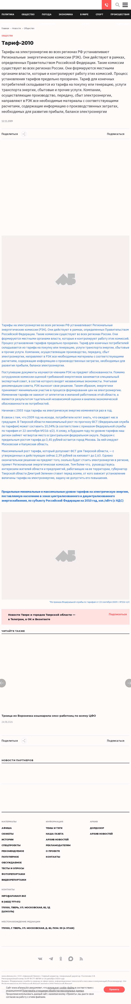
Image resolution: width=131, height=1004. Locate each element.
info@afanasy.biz (14, 895)
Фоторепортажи (13, 874)
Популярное (10, 856)
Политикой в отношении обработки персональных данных (53, 990)
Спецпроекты (11, 845)
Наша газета (55, 833)
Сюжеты (8, 833)
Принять (114, 989)
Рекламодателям (58, 845)
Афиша (7, 828)
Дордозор (97, 828)
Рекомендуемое (13, 851)
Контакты (53, 856)
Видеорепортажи (14, 879)
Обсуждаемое (12, 862)
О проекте (53, 851)
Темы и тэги (54, 828)
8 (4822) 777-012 (106, 5)
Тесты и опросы (13, 868)
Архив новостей (57, 839)
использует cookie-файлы (61, 987)
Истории (7, 839)
